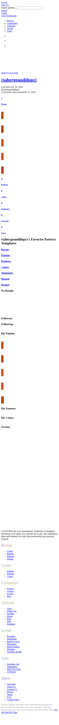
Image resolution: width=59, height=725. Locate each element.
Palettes (5, 255)
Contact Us (12, 689)
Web (9, 621)
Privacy (10, 692)
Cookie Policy (13, 699)
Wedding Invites (14, 652)
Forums (10, 588)
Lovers (10, 594)
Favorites (5, 221)
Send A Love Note (9, 73)
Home (9, 616)
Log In (4, 2)
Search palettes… (9, 7)
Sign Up (5, 5)
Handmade (12, 639)
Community (12, 23)
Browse (10, 20)
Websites (11, 649)
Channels (11, 26)
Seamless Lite (13, 664)
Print (9, 619)
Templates (5, 209)
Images (5, 284)
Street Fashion (13, 646)
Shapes (5, 278)
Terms (9, 694)
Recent (5, 249)
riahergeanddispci (19, 79)
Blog (9, 596)
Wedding (11, 624)
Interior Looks (13, 641)
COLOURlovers (8, 16)
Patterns (4, 185)
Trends (10, 28)
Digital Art (11, 611)
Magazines (12, 644)
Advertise (11, 684)
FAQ (9, 697)
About (5, 678)
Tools (9, 31)
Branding (11, 636)
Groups (10, 591)
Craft (9, 608)
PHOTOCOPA (14, 669)
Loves (3, 233)
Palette (4, 104)
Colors (4, 197)
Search (4, 10)
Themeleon (12, 666)
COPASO (11, 672)
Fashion (10, 613)
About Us (11, 687)
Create (4, 13)
